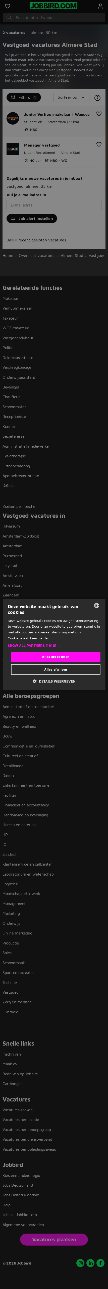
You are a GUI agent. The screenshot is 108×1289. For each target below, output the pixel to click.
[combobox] (96, 605)
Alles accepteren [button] (55, 657)
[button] (54, 645)
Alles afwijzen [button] (55, 669)
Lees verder (39, 638)
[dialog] (54, 645)
